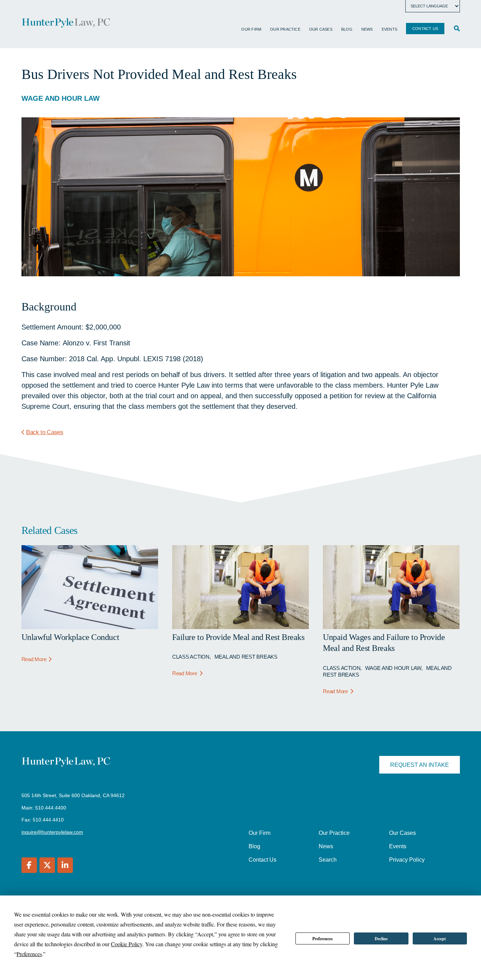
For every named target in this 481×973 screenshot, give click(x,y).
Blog (346, 29)
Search (328, 860)
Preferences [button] (29, 953)
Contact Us (425, 28)
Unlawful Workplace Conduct (70, 637)
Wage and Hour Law (60, 98)
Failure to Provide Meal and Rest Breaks (238, 637)
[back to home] (66, 24)
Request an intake (419, 765)
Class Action (191, 657)
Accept (439, 939)
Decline (381, 939)
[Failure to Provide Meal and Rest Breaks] (240, 626)
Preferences (322, 939)
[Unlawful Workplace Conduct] (89, 626)
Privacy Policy (407, 860)
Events (389, 29)
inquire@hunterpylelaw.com (52, 832)
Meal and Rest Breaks (245, 657)
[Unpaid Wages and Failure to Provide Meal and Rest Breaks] (391, 626)
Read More (33, 659)
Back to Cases (44, 432)
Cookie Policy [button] (126, 944)
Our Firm (251, 29)
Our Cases (320, 29)
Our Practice (285, 29)
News (367, 29)
